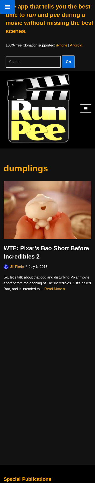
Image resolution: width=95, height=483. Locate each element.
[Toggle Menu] (7, 7)
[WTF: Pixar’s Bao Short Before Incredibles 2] (47, 210)
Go (68, 62)
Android (76, 45)
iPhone (61, 45)
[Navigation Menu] (85, 108)
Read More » (54, 289)
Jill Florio (17, 267)
